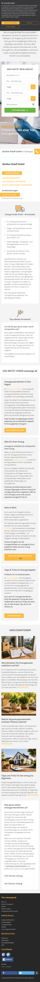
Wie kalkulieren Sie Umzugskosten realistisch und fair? (17, 664)
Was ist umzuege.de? (7, 904)
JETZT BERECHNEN (20, 110)
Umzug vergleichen (28, 978)
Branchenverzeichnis (14, 389)
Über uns (4, 902)
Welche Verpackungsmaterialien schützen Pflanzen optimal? (16, 720)
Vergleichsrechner (19, 459)
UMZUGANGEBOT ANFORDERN (13, 181)
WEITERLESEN (22, 687)
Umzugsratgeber (13, 578)
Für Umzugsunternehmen (8, 929)
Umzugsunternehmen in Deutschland (11, 978)
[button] (9, 973)
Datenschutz (5, 940)
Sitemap (3, 964)
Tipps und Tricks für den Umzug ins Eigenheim (17, 777)
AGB (2, 945)
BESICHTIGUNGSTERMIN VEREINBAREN (17, 185)
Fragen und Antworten (7, 920)
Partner (3, 906)
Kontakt (3, 927)
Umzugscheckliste (6, 924)
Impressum (4, 938)
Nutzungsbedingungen (7, 943)
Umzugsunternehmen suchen (9, 911)
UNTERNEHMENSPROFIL (11, 178)
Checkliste (8, 528)
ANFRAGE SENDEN (12, 173)
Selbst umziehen (6, 909)
